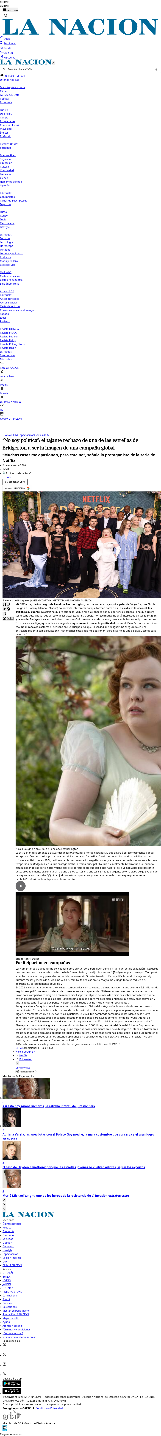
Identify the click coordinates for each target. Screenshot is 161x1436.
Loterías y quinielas (11, 253)
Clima (3, 91)
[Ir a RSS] (4, 1375)
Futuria (4, 110)
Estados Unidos (9, 144)
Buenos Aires (8, 155)
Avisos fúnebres (9, 298)
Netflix (23, 1055)
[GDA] (12, 1419)
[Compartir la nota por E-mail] (12, 619)
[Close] (4, 1200)
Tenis (3, 219)
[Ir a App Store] (12, 1393)
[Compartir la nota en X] (8, 619)
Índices (4, 132)
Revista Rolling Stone (12, 344)
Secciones (10, 43)
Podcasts (5, 257)
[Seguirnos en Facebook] (4, 1345)
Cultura (4, 166)
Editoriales (6, 193)
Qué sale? (5, 272)
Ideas (3, 317)
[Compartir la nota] (4, 609)
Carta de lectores (10, 306)
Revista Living (8, 340)
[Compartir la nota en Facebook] (4, 619)
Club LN (8, 53)
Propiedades (7, 121)
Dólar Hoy (6, 113)
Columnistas (7, 197)
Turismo (5, 238)
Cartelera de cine (10, 276)
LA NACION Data (9, 95)
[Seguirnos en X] (4, 1355)
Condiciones (43, 1408)
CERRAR (4, 2)
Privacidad (56, 1408)
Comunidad (7, 170)
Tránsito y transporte (12, 87)
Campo (4, 117)
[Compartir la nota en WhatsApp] (8, 609)
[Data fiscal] (5, 1430)
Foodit (7, 48)
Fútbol (4, 212)
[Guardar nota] (4, 604)
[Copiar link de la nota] (4, 614)
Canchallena (7, 223)
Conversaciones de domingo (17, 310)
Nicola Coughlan (25, 1051)
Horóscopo (6, 246)
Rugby (4, 215)
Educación (6, 163)
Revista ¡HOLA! (8, 332)
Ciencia (4, 178)
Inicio (7, 38)
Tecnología (6, 242)
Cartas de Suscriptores (13, 200)
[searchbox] (79, 69)
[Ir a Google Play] (12, 1386)
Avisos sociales (9, 302)
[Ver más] (17, 1063)
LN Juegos (6, 234)
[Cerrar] (53, 63)
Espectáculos (25, 435)
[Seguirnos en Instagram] (4, 1365)
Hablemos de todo (11, 181)
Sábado (4, 314)
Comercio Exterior (11, 125)
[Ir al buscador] (6, 15)
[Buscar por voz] (156, 69)
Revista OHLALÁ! (9, 329)
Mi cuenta (10, 57)
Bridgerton (25, 1059)
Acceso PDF (7, 291)
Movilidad (6, 129)
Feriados (5, 249)
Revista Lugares (9, 336)
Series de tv (41, 435)
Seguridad (6, 159)
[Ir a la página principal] (80, 34)
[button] (80, 240)
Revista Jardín (8, 348)
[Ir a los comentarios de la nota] (8, 604)
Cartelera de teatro (11, 280)
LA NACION (10, 435)
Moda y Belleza (9, 261)
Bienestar (5, 174)
